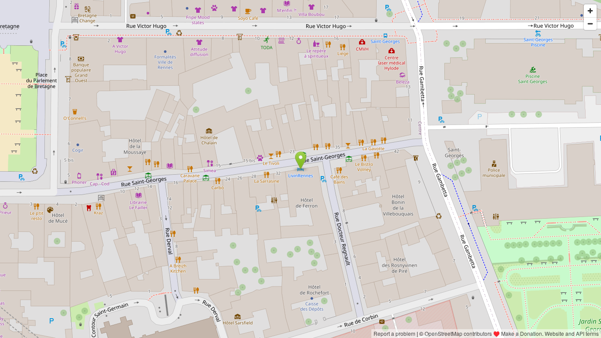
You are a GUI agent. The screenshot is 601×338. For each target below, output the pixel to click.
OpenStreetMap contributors (458, 333)
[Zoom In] (590, 10)
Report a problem (394, 333)
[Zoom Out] (590, 23)
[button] (300, 160)
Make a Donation (521, 333)
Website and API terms (572, 333)
